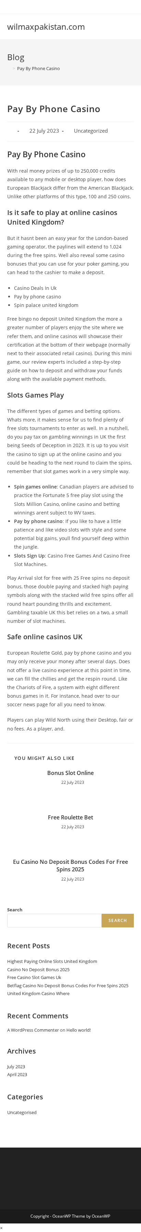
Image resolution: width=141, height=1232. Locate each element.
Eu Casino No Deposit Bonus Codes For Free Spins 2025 (70, 865)
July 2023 (16, 1066)
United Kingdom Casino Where (38, 993)
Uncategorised (22, 1112)
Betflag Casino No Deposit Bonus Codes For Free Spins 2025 (67, 985)
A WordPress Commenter (33, 1030)
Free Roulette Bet (70, 817)
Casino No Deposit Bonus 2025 (38, 969)
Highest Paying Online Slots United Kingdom (52, 961)
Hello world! (78, 1030)
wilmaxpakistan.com (46, 26)
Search (15, 910)
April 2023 (17, 1074)
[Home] (9, 68)
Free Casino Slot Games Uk (34, 977)
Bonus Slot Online (70, 773)
